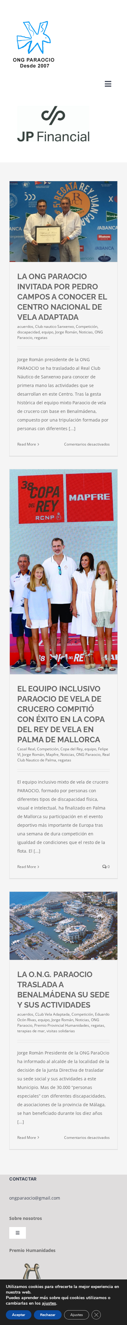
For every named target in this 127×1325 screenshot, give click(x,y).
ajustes (49, 1303)
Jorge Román (66, 332)
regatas (40, 337)
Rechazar (47, 1314)
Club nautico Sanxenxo (54, 326)
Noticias (86, 332)
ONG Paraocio (88, 754)
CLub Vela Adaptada (52, 1014)
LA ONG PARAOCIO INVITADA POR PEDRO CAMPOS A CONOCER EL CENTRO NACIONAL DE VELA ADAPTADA (62, 297)
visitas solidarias (61, 1031)
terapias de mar (31, 1031)
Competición (86, 326)
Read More (26, 444)
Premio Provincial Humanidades (61, 1025)
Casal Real (26, 749)
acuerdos (25, 326)
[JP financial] (55, 99)
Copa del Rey (71, 749)
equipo (47, 332)
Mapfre (52, 754)
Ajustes (76, 1314)
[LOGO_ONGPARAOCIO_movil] (33, 20)
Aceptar (18, 1314)
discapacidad (28, 332)
